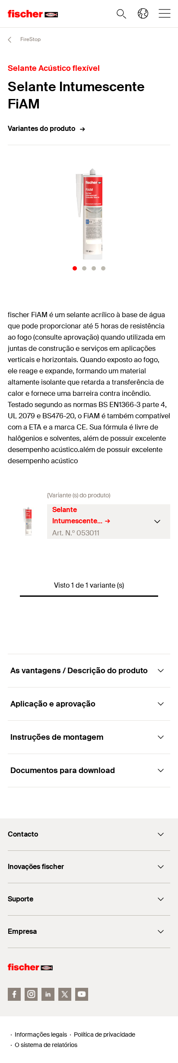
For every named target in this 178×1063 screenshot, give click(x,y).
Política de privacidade (104, 1034)
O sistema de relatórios (46, 1045)
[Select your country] (143, 13)
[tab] (75, 268)
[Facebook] (14, 994)
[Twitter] (64, 994)
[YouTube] (81, 994)
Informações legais (41, 1034)
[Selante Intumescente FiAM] (27, 521)
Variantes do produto (41, 128)
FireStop (30, 39)
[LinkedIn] (47, 994)
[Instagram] (31, 994)
